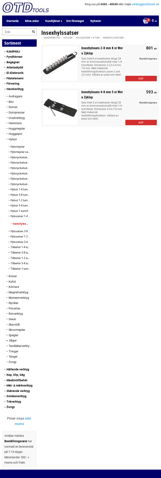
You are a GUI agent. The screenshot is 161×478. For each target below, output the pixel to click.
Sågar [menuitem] (13, 340)
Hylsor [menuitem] (13, 139)
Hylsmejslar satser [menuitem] (20, 152)
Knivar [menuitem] (13, 276)
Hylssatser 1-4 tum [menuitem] (20, 216)
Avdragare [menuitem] (15, 96)
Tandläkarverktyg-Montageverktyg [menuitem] (20, 346)
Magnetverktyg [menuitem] (18, 292)
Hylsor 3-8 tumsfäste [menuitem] (20, 195)
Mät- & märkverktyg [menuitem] (19, 385)
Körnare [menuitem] (14, 287)
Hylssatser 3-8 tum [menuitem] (20, 231)
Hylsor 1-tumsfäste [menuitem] (20, 211)
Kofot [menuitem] (12, 281)
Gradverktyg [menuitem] (17, 118)
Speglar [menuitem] (13, 335)
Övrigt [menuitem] (13, 362)
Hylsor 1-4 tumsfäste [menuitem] (20, 189)
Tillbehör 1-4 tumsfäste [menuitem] (20, 247)
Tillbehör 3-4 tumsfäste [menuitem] (20, 263)
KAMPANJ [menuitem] (13, 51)
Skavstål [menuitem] (14, 324)
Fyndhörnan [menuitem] (14, 57)
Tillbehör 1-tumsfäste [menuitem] (20, 269)
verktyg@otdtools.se (145, 4)
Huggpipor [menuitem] (15, 134)
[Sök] (33, 32)
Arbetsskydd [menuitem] (14, 67)
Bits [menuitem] (11, 102)
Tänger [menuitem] (13, 356)
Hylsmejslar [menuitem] (17, 146)
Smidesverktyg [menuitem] (16, 396)
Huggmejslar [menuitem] (17, 128)
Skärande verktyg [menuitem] (18, 391)
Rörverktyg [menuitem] (16, 314)
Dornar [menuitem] (13, 107)
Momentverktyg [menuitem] (19, 298)
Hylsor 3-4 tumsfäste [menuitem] (20, 205)
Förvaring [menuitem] (12, 83)
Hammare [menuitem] (15, 123)
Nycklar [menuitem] (13, 303)
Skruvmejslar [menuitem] (17, 330)
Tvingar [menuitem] (13, 351)
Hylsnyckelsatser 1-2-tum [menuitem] (20, 173)
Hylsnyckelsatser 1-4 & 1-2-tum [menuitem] (20, 162)
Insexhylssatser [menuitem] (20, 223)
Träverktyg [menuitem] (13, 401)
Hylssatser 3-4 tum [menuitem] (20, 242)
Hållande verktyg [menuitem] (17, 369)
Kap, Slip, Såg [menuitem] (15, 375)
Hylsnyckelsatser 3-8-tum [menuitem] (20, 168)
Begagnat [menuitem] (12, 62)
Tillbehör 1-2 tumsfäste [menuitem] (20, 258)
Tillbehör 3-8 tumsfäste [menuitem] (20, 252)
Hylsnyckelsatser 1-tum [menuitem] (20, 184)
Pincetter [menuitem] (14, 308)
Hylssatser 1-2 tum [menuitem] (20, 236)
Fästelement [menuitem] (14, 78)
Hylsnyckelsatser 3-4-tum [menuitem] (20, 178)
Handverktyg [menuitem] (14, 89)
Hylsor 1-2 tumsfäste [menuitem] (20, 200)
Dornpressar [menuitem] (17, 112)
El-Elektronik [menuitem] (14, 73)
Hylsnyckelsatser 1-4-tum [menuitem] (20, 157)
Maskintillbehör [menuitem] (16, 380)
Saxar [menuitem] (12, 319)
